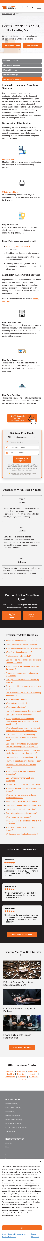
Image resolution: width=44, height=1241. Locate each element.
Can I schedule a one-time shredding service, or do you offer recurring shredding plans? (23, 737)
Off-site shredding (10, 192)
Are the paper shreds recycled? (18, 656)
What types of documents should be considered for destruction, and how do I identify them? (22, 721)
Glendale (22, 1077)
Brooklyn (10, 1074)
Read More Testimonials (22, 934)
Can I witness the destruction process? (21, 813)
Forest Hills (33, 1077)
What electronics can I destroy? (18, 817)
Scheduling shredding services (18, 246)
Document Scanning (11, 65)
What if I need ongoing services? (19, 652)
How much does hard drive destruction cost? (23, 761)
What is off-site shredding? (16, 703)
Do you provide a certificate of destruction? (23, 784)
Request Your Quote (22, 459)
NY (14, 14)
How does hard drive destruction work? (21, 757)
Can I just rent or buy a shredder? (19, 715)
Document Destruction (12, 79)
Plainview (21, 1074)
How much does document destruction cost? (23, 711)
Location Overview (10, 61)
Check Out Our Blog (22, 1047)
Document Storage (10, 75)
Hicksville (33, 1074)
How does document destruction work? (21, 644)
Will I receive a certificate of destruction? (22, 834)
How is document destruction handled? (21, 641)
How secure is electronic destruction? (21, 809)
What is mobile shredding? (16, 699)
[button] (40, 1162)
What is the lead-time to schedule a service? (23, 648)
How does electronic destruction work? (21, 802)
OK (22, 1228)
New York (10, 1071)
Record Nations (7, 14)
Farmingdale (10, 1077)
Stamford (22, 1079)
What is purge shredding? (16, 707)
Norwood (21, 1071)
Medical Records (10, 70)
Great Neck (32, 1071)
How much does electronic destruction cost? (23, 805)
